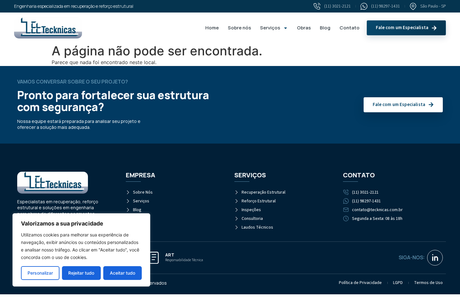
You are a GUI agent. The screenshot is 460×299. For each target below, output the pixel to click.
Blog (325, 27)
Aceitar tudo (122, 273)
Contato (350, 27)
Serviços (270, 27)
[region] (81, 249)
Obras (304, 27)
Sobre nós (239, 27)
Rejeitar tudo (81, 273)
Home (212, 27)
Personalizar (40, 273)
